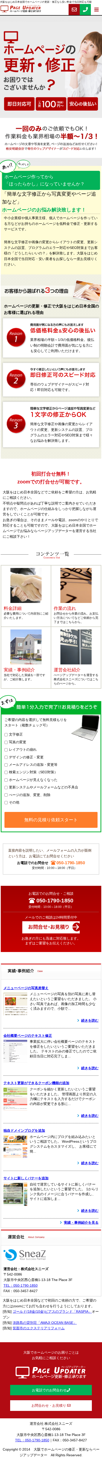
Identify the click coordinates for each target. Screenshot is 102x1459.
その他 (14, 802)
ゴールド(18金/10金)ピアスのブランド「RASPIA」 (52, 1311)
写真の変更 (17, 742)
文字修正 (16, 734)
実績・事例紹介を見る (81, 1222)
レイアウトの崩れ (23, 749)
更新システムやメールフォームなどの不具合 (43, 787)
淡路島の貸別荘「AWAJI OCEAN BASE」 (45, 1323)
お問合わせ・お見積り (49, 1405)
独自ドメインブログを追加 (24, 1130)
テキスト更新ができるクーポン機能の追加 (36, 1083)
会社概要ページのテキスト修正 (27, 1036)
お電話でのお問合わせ (49, 1390)
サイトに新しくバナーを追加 (26, 1178)
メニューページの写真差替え (26, 988)
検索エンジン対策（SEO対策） (33, 772)
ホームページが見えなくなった (33, 780)
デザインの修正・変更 (26, 757)
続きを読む (90, 1020)
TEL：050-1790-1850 (20, 1285)
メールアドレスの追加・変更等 (33, 765)
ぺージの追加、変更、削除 (30, 795)
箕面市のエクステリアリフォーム (39, 1328)
